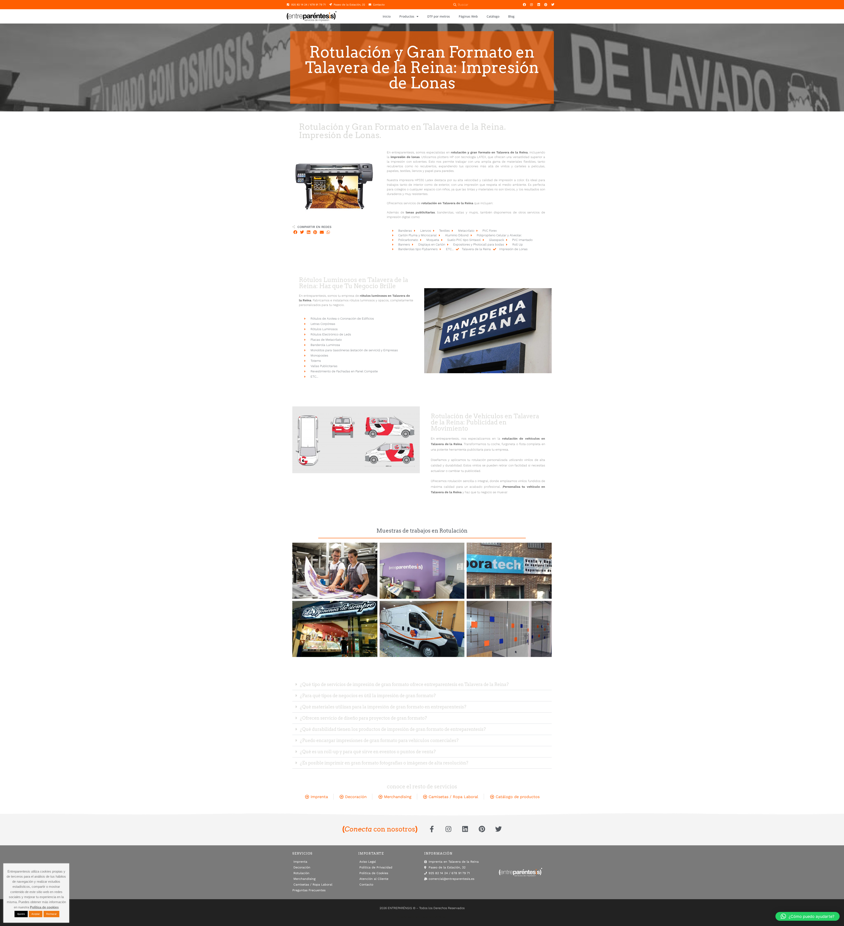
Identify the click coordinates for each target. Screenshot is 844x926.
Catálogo (493, 16)
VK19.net (441, 917)
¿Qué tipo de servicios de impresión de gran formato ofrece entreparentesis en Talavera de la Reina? (404, 684)
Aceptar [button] (35, 914)
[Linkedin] (538, 4)
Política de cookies (44, 907)
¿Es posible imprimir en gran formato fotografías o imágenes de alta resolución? (384, 763)
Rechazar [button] (51, 914)
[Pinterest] (545, 4)
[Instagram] (531, 4)
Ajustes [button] (21, 914)
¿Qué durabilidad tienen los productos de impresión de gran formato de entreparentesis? (393, 729)
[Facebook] (524, 4)
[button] (295, 232)
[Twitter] (552, 4)
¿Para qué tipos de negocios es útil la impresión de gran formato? (368, 695)
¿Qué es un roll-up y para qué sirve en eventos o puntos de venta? (368, 751)
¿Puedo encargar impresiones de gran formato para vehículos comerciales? (379, 740)
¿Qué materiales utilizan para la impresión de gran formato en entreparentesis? (383, 707)
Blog (511, 16)
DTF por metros (438, 16)
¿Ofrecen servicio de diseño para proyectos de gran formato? (363, 718)
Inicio (387, 16)
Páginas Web (468, 16)
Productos (406, 16)
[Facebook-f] (431, 829)
